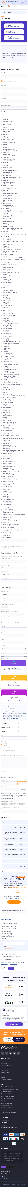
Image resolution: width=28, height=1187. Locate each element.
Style (2, 735)
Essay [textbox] (3, 581)
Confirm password (5, 105)
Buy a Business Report (6, 1105)
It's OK (22, 2)
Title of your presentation (16, 556)
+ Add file (5, 774)
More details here (21, 887)
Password (3, 98)
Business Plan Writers (6, 1103)
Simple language (9, 747)
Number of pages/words (7, 604)
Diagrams (3, 645)
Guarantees (4, 1075)
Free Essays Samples (6, 1065)
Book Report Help (5, 1100)
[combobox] (14, 114)
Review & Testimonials (6, 1079)
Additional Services (6, 1061)
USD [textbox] (3, 629)
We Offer (3, 1077)
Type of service (4, 571)
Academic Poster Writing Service (9, 1087)
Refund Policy (4, 1178)
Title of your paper (5, 556)
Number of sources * (6, 652)
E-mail (2, 72)
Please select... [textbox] (5, 567)
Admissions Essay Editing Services (9, 1089)
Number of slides (14, 611)
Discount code (4, 780)
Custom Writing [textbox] (5, 574)
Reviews (7, 1001)
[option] (15, 118)
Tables (2, 632)
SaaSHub (7, 993)
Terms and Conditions (6, 1171)
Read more (15, 718)
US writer (5, 743)
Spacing (3, 598)
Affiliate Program (5, 1068)
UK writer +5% (6, 745)
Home (4, 12)
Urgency (3, 584)
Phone (2, 111)
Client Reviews (9, 985)
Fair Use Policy (4, 1176)
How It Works (4, 1070)
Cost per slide (11, 622)
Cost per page (4, 622)
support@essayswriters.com (9, 1127)
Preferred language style (7, 741)
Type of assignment (6, 578)
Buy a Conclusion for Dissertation (9, 1110)
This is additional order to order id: (11, 807)
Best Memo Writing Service (7, 1096)
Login (25, 6)
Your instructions (5, 755)
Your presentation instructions (16, 755)
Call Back (4, 1122)
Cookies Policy (18, 898)
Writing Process (5, 1072)
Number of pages (5, 611)
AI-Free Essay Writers (6, 1091)
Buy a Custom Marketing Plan (8, 1112)
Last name (3, 92)
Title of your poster (5, 558)
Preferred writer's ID (6, 786)
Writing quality (4, 658)
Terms (23, 896)
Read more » (13, 3)
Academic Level (5, 591)
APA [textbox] (3, 738)
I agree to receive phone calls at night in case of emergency (15, 547)
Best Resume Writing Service (8, 1098)
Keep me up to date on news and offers (12, 81)
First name (3, 85)
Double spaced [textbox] (5, 600)
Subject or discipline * (6, 565)
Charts (2, 639)
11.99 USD (17, 622)
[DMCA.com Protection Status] (7, 1167)
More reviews (14, 1024)
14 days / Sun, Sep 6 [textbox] (7, 587)
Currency (3, 626)
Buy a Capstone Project (7, 1107)
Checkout (14, 902)
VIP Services (4, 1063)
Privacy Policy (9, 898)
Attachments (4, 771)
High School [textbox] (4, 594)
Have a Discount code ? (9, 948)
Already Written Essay (6, 1094)
